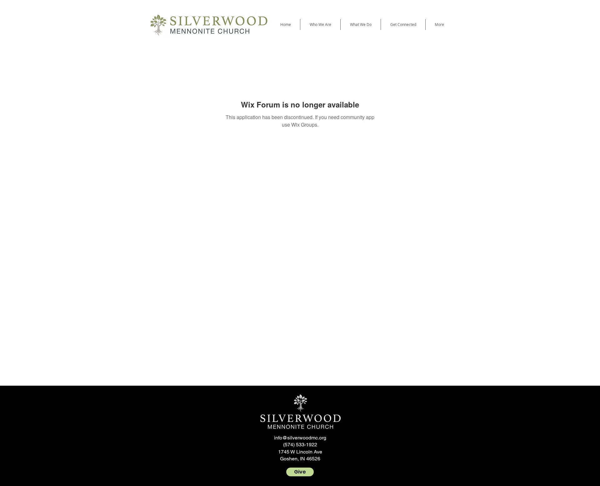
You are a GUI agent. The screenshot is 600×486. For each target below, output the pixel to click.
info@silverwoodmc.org (300, 438)
